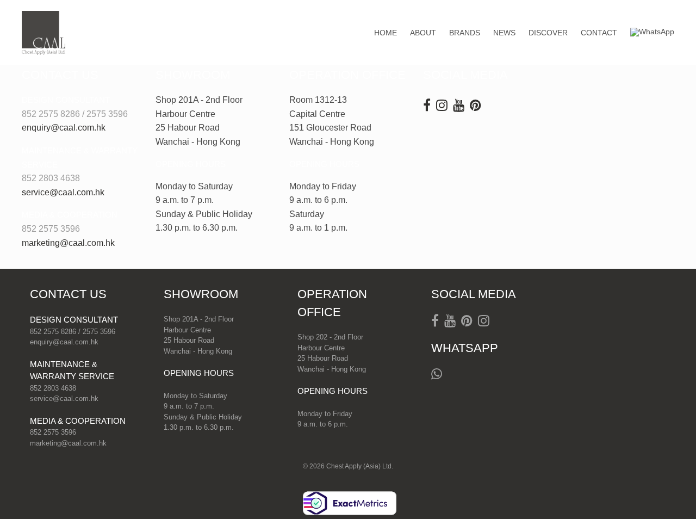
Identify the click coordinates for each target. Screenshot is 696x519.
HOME (385, 32)
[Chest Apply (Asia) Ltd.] (43, 33)
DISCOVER (548, 32)
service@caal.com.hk (63, 192)
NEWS (504, 32)
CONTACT (599, 32)
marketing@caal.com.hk (68, 243)
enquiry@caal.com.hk (63, 127)
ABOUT (423, 32)
